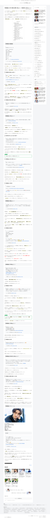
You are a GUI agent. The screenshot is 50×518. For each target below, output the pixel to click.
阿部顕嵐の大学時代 (17, 29)
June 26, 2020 (15, 383)
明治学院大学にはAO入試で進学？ (19, 27)
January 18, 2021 (14, 345)
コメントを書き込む (18, 498)
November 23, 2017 (21, 167)
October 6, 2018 (15, 208)
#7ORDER (7, 79)
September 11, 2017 (18, 144)
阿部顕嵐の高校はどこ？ (17, 30)
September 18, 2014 (20, 276)
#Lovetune (14, 188)
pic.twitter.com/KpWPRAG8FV (19, 330)
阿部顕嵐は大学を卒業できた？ (18, 28)
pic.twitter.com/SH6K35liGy (12, 120)
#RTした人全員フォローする (10, 273)
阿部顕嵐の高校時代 (17, 31)
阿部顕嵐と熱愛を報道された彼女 (19, 38)
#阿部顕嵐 (10, 79)
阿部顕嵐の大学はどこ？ (17, 26)
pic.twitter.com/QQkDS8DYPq (15, 59)
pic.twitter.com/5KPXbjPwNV (22, 142)
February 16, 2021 (13, 446)
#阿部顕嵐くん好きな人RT (12, 272)
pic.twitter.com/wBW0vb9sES (20, 188)
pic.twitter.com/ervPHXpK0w (19, 381)
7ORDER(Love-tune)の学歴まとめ (8, 463)
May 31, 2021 (13, 81)
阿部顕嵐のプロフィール (17, 39)
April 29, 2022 (20, 61)
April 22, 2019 (14, 242)
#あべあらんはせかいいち (15, 79)
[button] (45, 7)
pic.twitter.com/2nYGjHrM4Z (9, 343)
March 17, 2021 (16, 122)
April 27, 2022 (8, 191)
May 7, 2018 (15, 365)
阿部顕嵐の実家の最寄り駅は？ (18, 25)
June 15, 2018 (16, 106)
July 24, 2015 (20, 332)
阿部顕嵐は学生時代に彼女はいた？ (18, 37)
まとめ (15, 40)
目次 (17, 21)
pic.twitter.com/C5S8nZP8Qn (10, 444)
